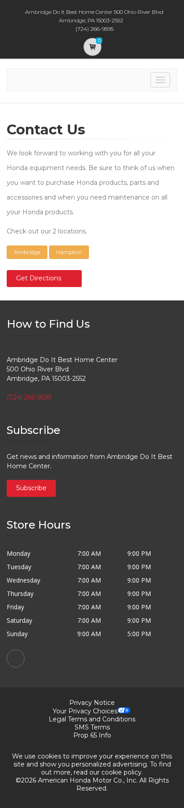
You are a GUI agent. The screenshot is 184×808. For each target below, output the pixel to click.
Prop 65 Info (92, 735)
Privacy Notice (92, 703)
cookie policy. (122, 772)
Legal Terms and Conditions (92, 719)
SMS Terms (92, 727)
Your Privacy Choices (85, 711)
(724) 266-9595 (29, 397)
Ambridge (27, 252)
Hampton (69, 252)
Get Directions (38, 278)
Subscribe (31, 488)
